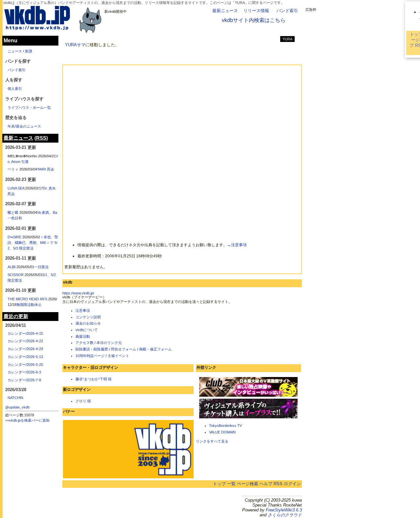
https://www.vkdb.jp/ (78, 293)
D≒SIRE (14, 237)
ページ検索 (247, 483)
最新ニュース (225, 10)
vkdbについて (86, 330)
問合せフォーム (123, 349)
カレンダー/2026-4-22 (25, 341)
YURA (287, 39)
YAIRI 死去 (45, 169)
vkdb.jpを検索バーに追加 (29, 420)
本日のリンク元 (109, 343)
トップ (219, 483)
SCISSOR (16, 275)
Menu (10, 40)
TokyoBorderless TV (225, 426)
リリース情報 (256, 10)
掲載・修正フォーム (155, 349)
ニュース (15, 51)
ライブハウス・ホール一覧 (29, 108)
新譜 (28, 51)
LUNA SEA (16, 188)
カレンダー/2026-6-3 (24, 372)
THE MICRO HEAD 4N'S (27, 299)
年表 (11, 126)
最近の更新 (16, 316)
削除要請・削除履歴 (91, 349)
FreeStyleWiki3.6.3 (284, 510)
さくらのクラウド (285, 514)
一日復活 (41, 267)
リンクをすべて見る (212, 441)
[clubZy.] (248, 396)
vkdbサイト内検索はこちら (253, 20)
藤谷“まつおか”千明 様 (93, 379)
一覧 (231, 483)
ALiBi (11, 267)
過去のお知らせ (88, 323)
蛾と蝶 (13, 212)
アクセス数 (84, 343)
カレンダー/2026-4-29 (25, 349)
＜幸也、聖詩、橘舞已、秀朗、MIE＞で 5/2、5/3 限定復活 (33, 242)
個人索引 (15, 88)
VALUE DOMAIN (222, 432)
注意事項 (239, 245)
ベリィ (13, 169)
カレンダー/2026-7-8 (24, 380)
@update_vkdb (17, 407)
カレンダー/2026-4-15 (25, 333)
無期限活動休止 (29, 305)
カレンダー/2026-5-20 (25, 365)
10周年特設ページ (90, 356)
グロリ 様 (83, 401)
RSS (278, 483)
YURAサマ (75, 44)
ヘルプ (266, 483)
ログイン (292, 483)
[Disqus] (182, 150)
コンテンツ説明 (88, 317)
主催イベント (118, 356)
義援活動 (82, 336)
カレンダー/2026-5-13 (25, 357)
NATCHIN (15, 398)
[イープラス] (248, 418)
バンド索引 (287, 10)
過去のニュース (28, 126)
